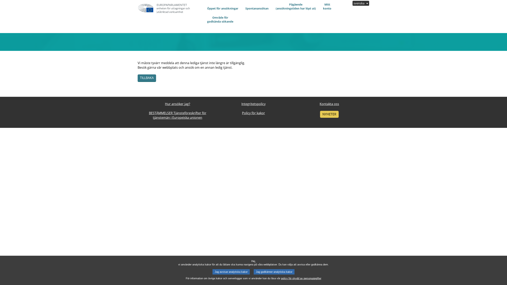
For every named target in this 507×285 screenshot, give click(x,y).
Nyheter (329, 114)
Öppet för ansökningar (222, 8)
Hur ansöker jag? (177, 104)
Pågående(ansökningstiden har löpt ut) (296, 6)
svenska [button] (359, 3)
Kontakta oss (329, 104)
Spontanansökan (257, 8)
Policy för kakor (253, 113)
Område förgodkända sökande (220, 19)
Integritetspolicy (253, 104)
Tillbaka (147, 78)
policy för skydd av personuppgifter (301, 278)
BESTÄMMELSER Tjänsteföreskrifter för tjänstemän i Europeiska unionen (177, 115)
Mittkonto (327, 6)
